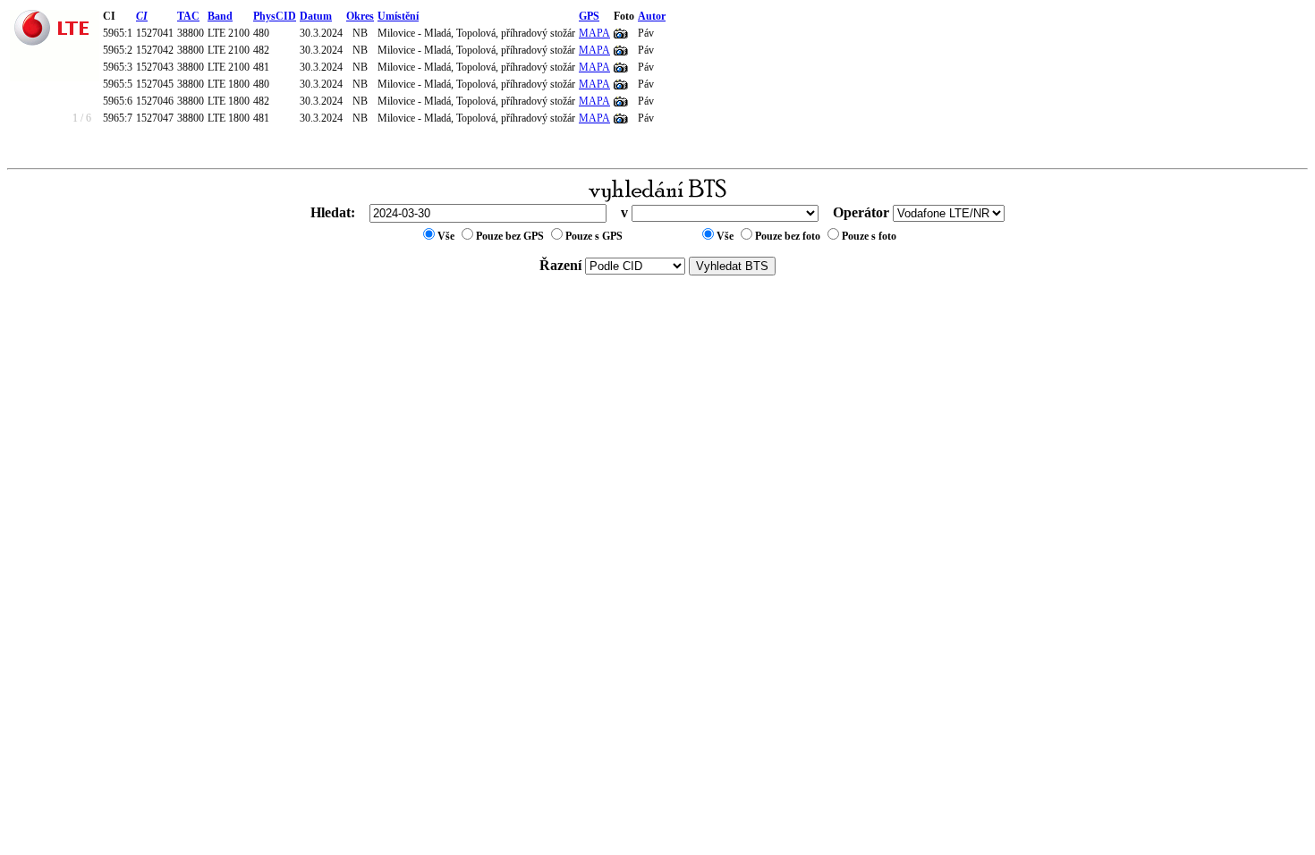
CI (142, 16)
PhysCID (274, 16)
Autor (652, 16)
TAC (188, 16)
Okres (360, 16)
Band (220, 16)
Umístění (398, 16)
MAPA (594, 33)
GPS (589, 16)
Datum (316, 16)
